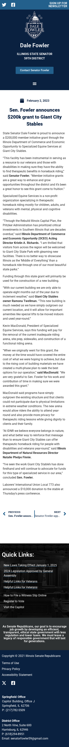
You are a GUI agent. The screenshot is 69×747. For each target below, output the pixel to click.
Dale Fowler (34, 45)
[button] (34, 83)
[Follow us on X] (5, 683)
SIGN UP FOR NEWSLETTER (58, 4)
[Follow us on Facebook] (14, 683)
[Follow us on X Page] (5, 5)
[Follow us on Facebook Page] (14, 5)
